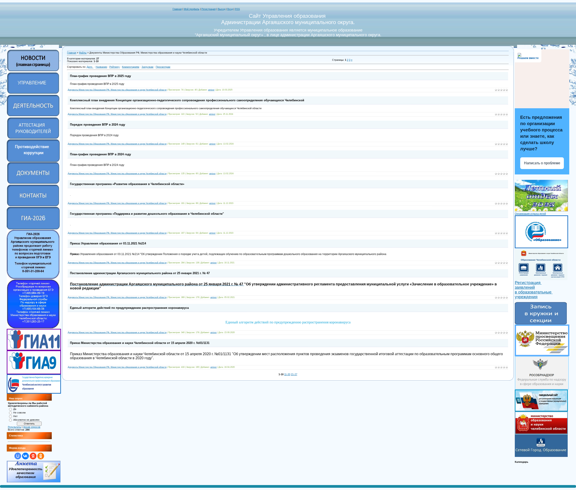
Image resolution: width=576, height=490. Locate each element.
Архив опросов (31, 427)
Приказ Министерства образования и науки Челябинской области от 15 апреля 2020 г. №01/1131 (139, 343)
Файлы (83, 52)
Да (14, 409)
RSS (237, 9)
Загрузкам (147, 66)
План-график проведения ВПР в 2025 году (100, 76)
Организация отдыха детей (530, 213)
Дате (89, 66)
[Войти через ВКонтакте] (25, 456)
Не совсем (19, 412)
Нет (15, 416)
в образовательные (534, 292)
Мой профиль (191, 9)
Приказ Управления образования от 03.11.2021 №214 (108, 243)
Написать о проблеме (542, 163)
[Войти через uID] (17, 456)
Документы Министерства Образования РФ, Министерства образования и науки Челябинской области (117, 90)
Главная (177, 9)
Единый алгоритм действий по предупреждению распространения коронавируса (129, 307)
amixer (211, 90)
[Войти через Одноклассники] (40, 456)
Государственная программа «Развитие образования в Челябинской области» (127, 184)
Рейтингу (114, 66)
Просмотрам (163, 66)
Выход (221, 9)
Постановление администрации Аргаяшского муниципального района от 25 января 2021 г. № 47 (140, 273)
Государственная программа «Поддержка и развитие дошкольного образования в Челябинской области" (147, 213)
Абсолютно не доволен (26, 419)
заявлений (525, 287)
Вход (230, 9)
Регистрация (208, 9)
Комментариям (130, 66)
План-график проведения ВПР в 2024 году (100, 154)
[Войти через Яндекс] (33, 456)
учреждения (526, 297)
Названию (101, 66)
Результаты (14, 427)
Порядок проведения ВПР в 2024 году (97, 124)
